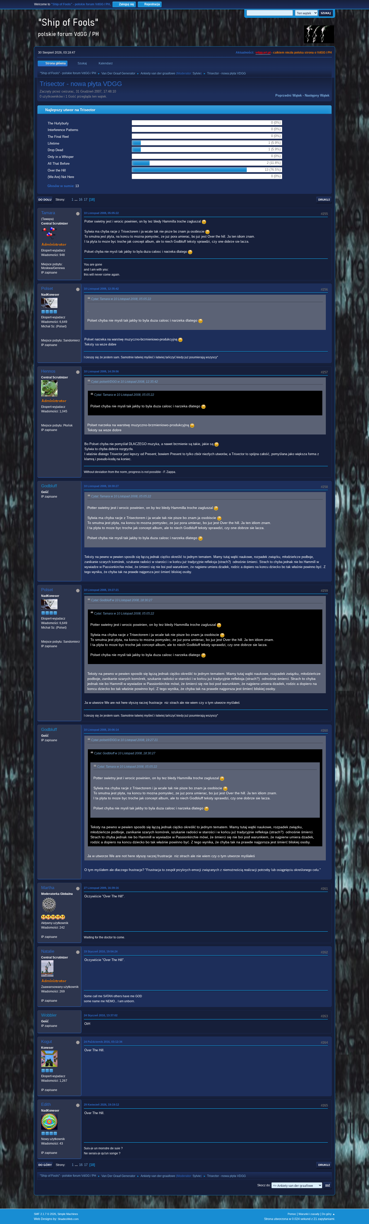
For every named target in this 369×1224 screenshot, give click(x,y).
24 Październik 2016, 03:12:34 (103, 1041)
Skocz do (263, 1185)
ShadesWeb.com (68, 1218)
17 (85, 199)
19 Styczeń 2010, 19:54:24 (100, 951)
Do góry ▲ (328, 1213)
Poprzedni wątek (288, 95)
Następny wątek (317, 95)
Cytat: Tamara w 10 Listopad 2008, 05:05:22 (121, 299)
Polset (47, 288)
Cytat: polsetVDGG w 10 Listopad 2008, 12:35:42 (124, 381)
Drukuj (324, 199)
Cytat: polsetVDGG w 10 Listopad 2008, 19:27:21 (124, 740)
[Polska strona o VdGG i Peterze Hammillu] (43, 420)
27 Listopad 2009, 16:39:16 (101, 887)
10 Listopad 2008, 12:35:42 (101, 288)
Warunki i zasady (309, 1213)
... (77, 199)
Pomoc (292, 1213)
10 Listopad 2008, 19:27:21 (101, 589)
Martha (47, 887)
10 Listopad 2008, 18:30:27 (101, 486)
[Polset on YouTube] (43, 335)
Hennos (48, 371)
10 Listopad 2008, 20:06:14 (101, 729)
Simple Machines (67, 1213)
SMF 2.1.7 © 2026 (45, 1213)
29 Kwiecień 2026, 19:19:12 (101, 1104)
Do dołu (44, 199)
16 (80, 199)
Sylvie (197, 73)
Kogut (46, 1041)
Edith (46, 1104)
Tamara (48, 212)
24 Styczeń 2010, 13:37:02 (100, 1015)
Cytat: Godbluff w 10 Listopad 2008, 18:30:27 (121, 600)
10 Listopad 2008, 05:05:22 (101, 212)
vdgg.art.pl (263, 52)
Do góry (45, 1164)
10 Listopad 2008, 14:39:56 (101, 371)
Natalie (47, 951)
